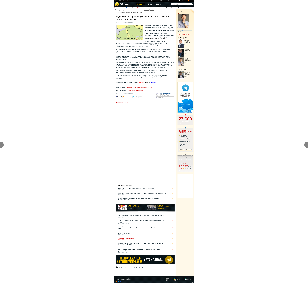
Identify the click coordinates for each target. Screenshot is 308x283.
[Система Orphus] (165, 98)
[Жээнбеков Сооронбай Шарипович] (181, 56)
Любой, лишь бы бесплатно (183, 144)
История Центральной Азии (173, 7)
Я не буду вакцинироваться (186, 145)
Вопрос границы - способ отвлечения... (134, 206)
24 (179, 168)
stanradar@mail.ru (149, 10)
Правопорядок (149, 7)
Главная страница (120, 12)
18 (181, 166)
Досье (167, 279)
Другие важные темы (188, 7)
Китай (169, 0)
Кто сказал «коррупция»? (126, 238)
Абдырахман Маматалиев (157, 38)
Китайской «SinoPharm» (185, 139)
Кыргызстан (137, 0)
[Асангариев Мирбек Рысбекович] (181, 78)
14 (187, 165)
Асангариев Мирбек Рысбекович (187, 73)
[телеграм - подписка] (185, 112)
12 (142, 267)
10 (136, 267)
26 (183, 168)
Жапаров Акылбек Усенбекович (187, 41)
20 (185, 166)
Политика (116, 7)
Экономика (122, 7)
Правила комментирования (122, 102)
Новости (127, 12)
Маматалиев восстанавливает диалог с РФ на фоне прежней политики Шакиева (142, 193)
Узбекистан (162, 0)
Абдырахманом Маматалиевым (135, 90)
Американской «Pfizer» (185, 141)
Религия (134, 7)
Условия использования (125, 279)
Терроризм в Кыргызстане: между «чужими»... (163, 207)
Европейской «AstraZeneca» (183, 136)
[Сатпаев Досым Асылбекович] (181, 65)
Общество (129, 7)
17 (179, 166)
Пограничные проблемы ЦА (136, 12)
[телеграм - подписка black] (145, 264)
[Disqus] (145, 124)
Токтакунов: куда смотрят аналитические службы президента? (136, 188)
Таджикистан (145, 0)
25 (181, 168)
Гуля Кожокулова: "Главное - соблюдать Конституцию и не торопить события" (141, 215)
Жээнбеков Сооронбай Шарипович (187, 50)
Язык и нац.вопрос (160, 7)
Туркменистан (154, 0)
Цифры (167, 280)
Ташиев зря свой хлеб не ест (126, 233)
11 (139, 267)
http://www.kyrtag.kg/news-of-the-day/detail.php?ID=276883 (139, 87)
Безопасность (141, 7)
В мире (175, 0)
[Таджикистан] (137, 22)
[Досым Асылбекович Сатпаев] (183, 20)
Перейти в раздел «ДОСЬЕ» (184, 34)
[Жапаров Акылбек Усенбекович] (181, 47)
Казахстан (129, 0)
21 (187, 166)
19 (183, 166)
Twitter (147, 82)
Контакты (118, 279)
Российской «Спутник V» (185, 138)
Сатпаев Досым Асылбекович (185, 30)
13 (185, 165)
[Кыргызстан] (136, 22)
